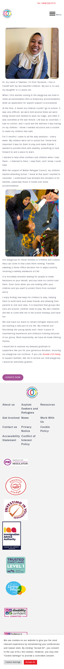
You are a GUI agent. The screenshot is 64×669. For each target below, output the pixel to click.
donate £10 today (52, 354)
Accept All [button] (30, 662)
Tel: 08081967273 (46, 3)
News (25, 418)
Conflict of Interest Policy (28, 440)
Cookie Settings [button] (13, 662)
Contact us (9, 427)
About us (8, 404)
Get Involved (10, 418)
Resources (47, 404)
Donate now (12, 377)
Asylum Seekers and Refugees (29, 408)
